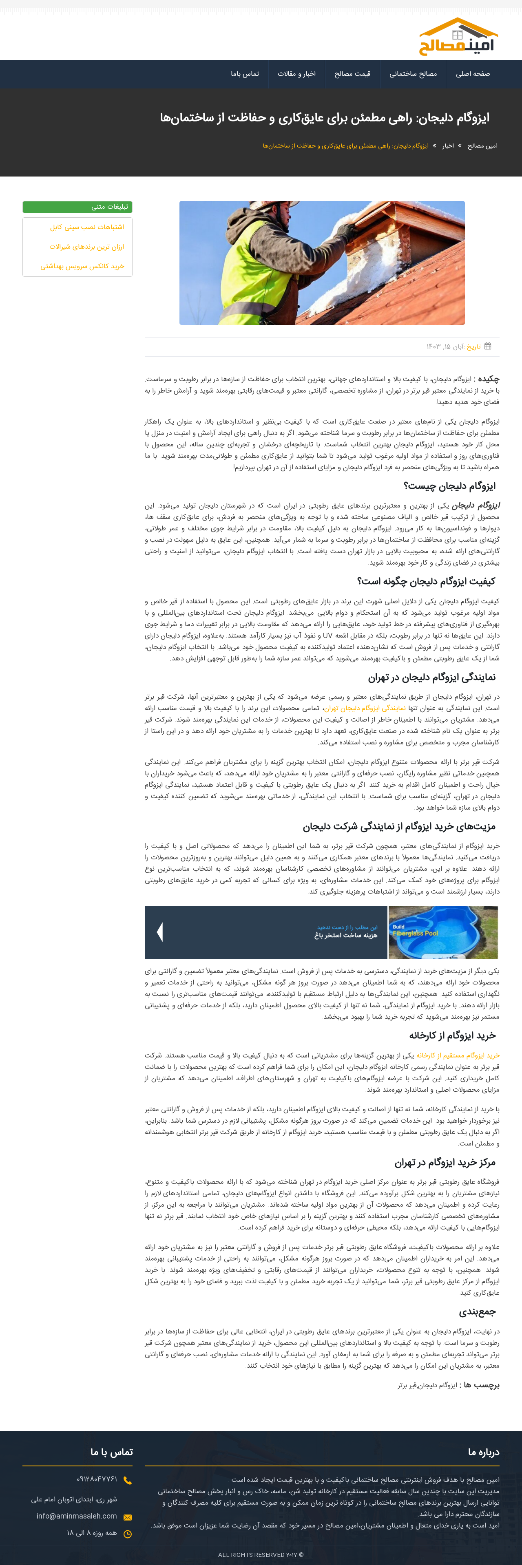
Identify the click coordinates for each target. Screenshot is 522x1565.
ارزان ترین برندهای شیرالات (86, 247)
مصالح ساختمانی (413, 74)
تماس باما (245, 74)
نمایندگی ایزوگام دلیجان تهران (365, 708)
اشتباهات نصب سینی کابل (87, 227)
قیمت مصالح (352, 74)
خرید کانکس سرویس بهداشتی (82, 266)
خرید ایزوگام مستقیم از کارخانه (458, 1056)
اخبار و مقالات (297, 74)
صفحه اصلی (473, 74)
